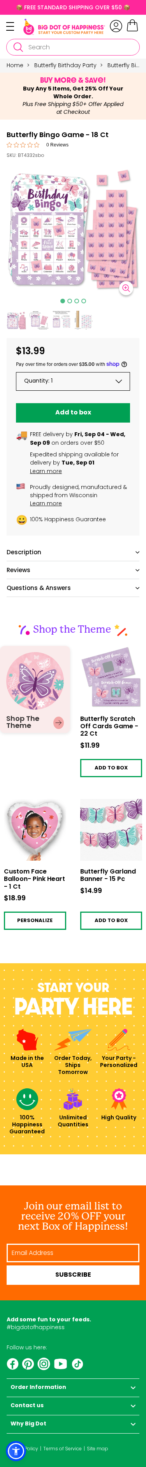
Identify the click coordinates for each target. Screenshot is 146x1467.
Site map (97, 1448)
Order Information (38, 1387)
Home (15, 65)
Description (24, 552)
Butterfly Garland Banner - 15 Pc (103, 805)
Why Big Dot (28, 1424)
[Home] (64, 27)
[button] (16, 320)
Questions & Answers (39, 588)
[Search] (17, 47)
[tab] (62, 301)
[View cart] (132, 30)
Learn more (46, 471)
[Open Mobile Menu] (14, 26)
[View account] (116, 26)
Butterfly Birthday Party (65, 65)
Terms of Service (62, 1448)
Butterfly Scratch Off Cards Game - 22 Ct (108, 652)
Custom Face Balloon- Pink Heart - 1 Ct (33, 807)
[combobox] (73, 47)
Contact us (27, 1406)
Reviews (18, 570)
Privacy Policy (22, 1448)
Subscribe (73, 1275)
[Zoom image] (126, 288)
